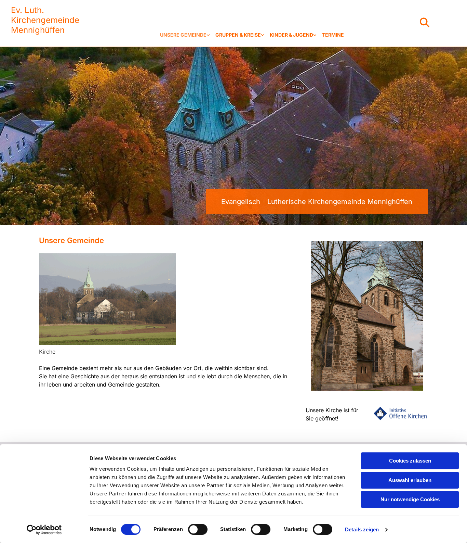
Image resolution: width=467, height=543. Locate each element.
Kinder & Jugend (291, 35)
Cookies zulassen (410, 461)
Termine (333, 35)
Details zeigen (362, 529)
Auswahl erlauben (409, 480)
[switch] (198, 529)
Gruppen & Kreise (238, 35)
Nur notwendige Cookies (410, 499)
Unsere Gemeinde (183, 35)
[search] (424, 22)
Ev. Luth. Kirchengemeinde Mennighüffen (45, 20)
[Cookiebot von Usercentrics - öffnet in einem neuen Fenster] (44, 530)
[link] (185, 35)
